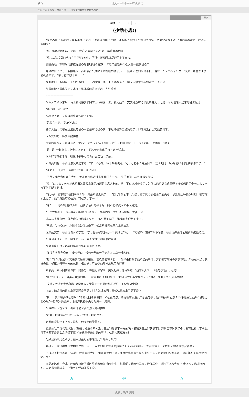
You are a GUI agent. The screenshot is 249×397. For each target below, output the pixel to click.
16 (120, 23)
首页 (40, 3)
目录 (124, 378)
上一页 (69, 378)
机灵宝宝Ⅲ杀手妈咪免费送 (84, 9)
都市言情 (61, 9)
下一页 (179, 378)
